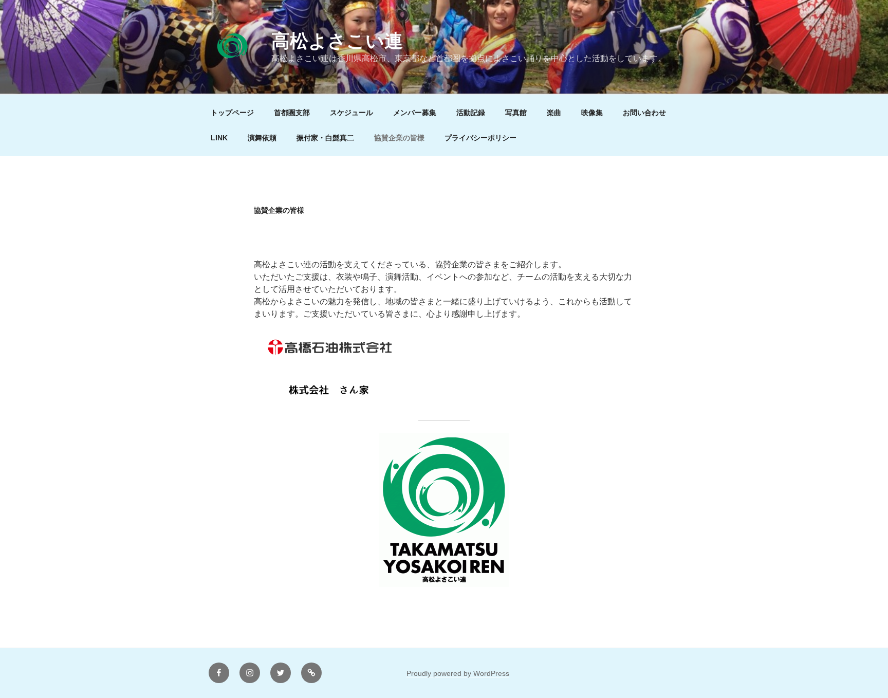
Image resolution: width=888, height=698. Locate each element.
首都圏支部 (292, 112)
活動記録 (470, 112)
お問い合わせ (644, 112)
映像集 (592, 112)
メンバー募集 (414, 112)
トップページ (232, 112)
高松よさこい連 (337, 40)
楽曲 (554, 112)
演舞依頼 (262, 138)
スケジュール (351, 112)
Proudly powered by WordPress (457, 673)
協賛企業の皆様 (399, 138)
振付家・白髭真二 (325, 138)
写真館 (516, 112)
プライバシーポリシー (480, 138)
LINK (219, 138)
